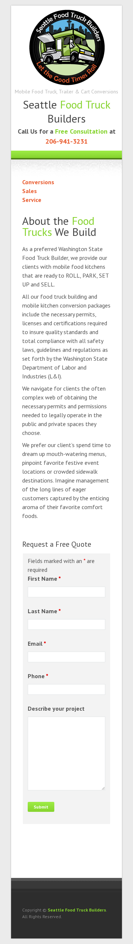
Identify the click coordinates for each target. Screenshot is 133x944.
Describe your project (56, 708)
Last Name (44, 611)
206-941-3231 (66, 141)
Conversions (38, 182)
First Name (44, 578)
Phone (38, 676)
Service (31, 199)
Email (37, 643)
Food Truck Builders (66, 46)
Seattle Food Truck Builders (77, 910)
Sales (29, 191)
